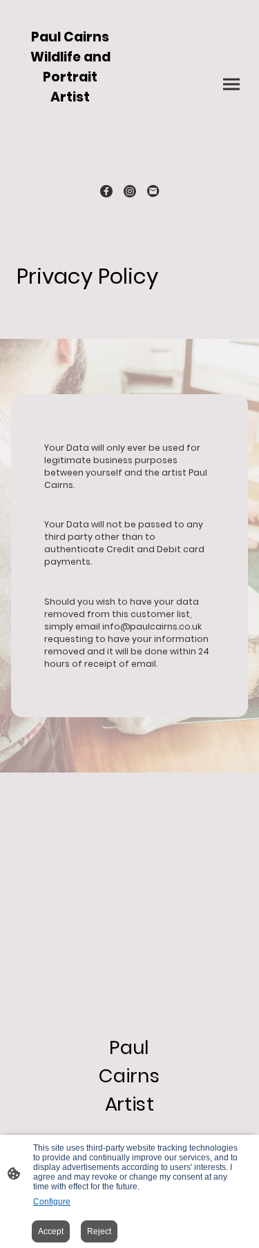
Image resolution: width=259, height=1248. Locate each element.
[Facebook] (106, 191)
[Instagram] (130, 191)
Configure (51, 1202)
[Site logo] (70, 151)
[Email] (153, 191)
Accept (51, 1231)
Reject (99, 1231)
